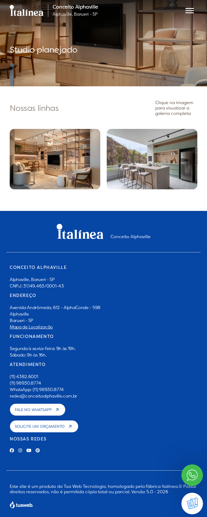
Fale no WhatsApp (33, 409)
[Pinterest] (38, 450)
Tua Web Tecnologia (85, 486)
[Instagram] (20, 450)
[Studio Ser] (152, 159)
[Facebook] (12, 450)
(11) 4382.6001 (24, 376)
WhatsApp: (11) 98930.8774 (37, 389)
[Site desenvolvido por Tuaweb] (21, 504)
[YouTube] (28, 450)
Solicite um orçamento (40, 426)
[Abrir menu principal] (189, 10)
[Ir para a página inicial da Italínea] (27, 10)
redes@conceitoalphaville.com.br (43, 396)
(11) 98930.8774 (25, 383)
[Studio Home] (55, 159)
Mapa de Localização (31, 327)
